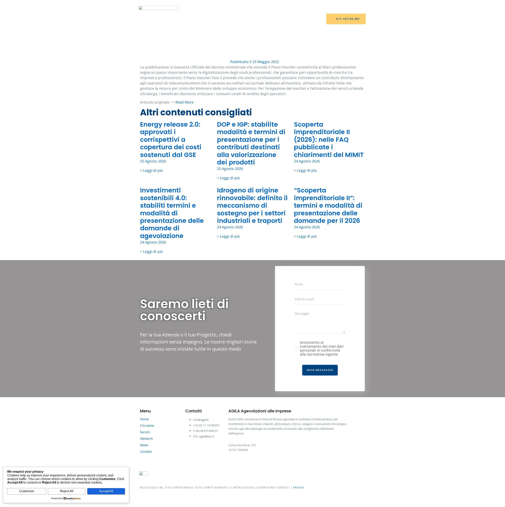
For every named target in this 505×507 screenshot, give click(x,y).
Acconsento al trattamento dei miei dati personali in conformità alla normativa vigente (321, 348)
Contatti (295, 19)
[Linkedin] (278, 463)
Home (198, 19)
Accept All (106, 491)
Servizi (237, 19)
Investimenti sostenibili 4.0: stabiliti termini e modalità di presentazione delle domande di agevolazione (172, 213)
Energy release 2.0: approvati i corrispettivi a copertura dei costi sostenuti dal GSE (170, 139)
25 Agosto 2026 (153, 161)
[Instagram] (263, 463)
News (276, 19)
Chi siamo (217, 19)
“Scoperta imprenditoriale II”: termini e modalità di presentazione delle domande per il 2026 (328, 205)
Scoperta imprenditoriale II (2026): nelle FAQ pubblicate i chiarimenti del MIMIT (329, 139)
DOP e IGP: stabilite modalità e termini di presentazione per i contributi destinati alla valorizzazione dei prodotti (251, 143)
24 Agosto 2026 (307, 161)
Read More (184, 102)
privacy (298, 487)
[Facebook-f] (233, 463)
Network (257, 19)
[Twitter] (248, 463)
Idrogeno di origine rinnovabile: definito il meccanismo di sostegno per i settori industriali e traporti (252, 205)
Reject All (66, 491)
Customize (26, 491)
